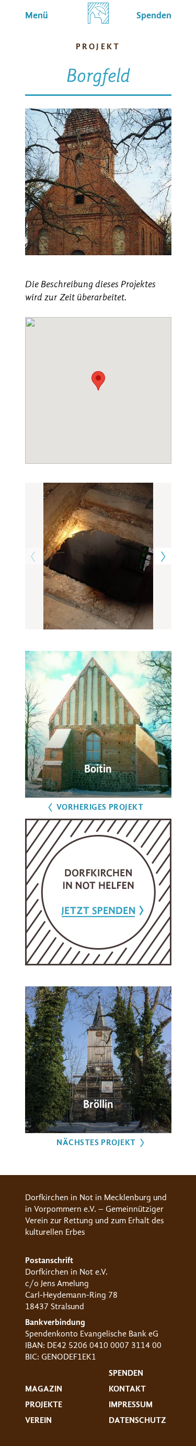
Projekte (43, 1404)
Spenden (126, 1373)
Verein (38, 1420)
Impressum (131, 1404)
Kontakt (127, 1389)
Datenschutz (137, 1420)
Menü (36, 15)
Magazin (43, 1389)
